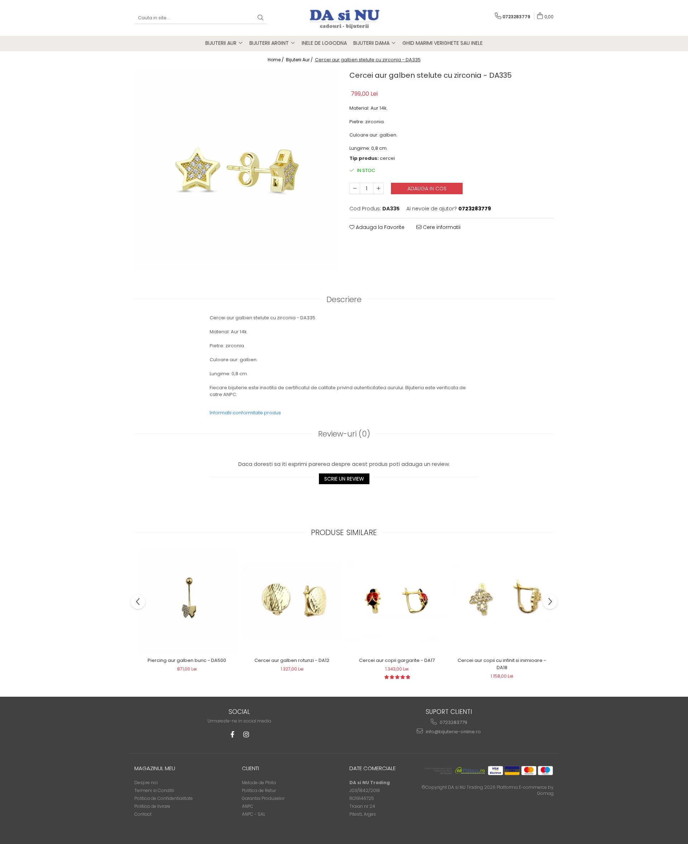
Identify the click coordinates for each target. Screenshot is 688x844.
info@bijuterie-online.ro (453, 731)
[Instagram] (246, 734)
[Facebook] (232, 734)
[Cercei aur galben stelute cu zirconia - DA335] (236, 169)
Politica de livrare (152, 806)
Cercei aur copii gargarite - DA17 (397, 660)
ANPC (247, 806)
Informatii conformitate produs (245, 412)
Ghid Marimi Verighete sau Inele (442, 43)
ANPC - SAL (253, 814)
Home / (276, 60)
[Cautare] (260, 18)
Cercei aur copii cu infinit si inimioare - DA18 (502, 664)
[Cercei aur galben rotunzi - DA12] (292, 601)
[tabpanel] (236, 169)
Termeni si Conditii (154, 790)
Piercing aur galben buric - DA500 (187, 660)
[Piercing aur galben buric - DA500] (187, 601)
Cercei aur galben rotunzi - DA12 (291, 660)
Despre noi (146, 782)
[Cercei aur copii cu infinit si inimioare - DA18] (502, 601)
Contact (143, 814)
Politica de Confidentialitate (163, 798)
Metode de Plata (259, 782)
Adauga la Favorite (379, 227)
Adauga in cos (426, 188)
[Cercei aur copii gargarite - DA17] (397, 601)
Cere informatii (440, 227)
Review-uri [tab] (344, 434)
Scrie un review (344, 478)
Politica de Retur (259, 790)
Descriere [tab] (344, 299)
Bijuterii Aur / (300, 60)
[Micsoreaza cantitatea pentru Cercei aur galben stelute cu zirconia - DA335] (354, 188)
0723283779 (453, 722)
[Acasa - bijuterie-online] (344, 17)
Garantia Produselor (263, 798)
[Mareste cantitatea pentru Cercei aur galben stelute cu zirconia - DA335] (378, 188)
